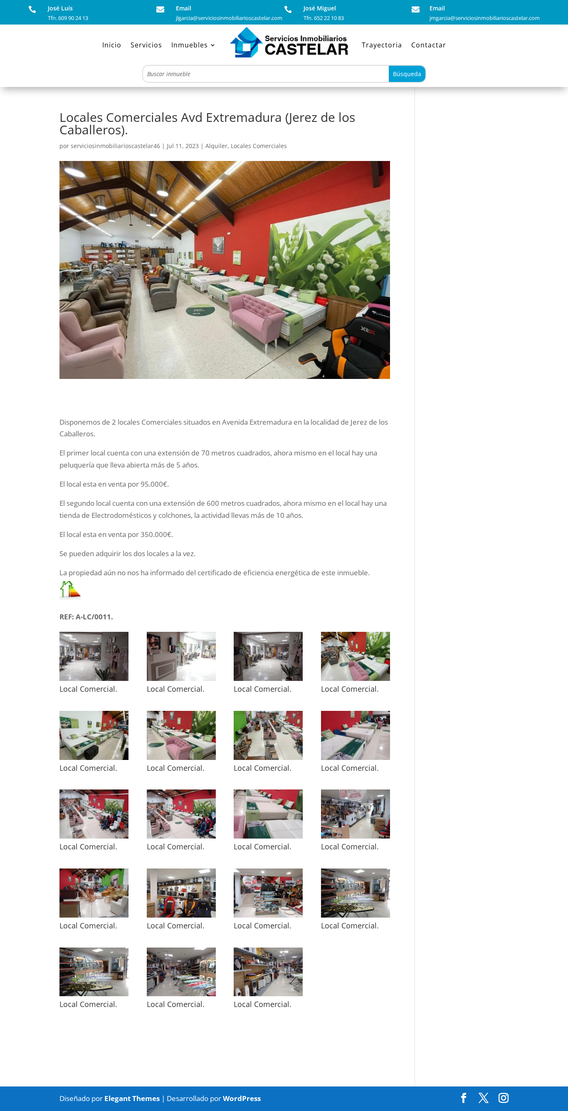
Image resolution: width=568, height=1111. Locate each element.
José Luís (60, 8)
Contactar (428, 44)
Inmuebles (189, 44)
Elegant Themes (132, 1098)
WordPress (242, 1098)
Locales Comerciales (259, 146)
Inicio (111, 44)
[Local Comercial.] (93, 680)
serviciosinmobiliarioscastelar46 (115, 146)
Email (183, 8)
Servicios (146, 44)
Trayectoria (382, 44)
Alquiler (216, 146)
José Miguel (320, 8)
